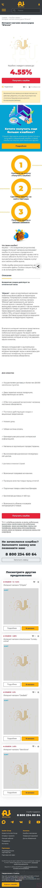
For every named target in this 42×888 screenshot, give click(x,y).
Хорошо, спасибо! (10, 884)
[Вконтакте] (21, 822)
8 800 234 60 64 (21, 554)
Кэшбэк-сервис (14, 17)
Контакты (5, 843)
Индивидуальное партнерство (8, 851)
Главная (4, 17)
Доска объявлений (29, 838)
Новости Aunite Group (9, 833)
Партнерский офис (8, 855)
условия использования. (21, 868)
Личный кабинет (7, 838)
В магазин (30, 628)
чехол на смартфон (19, 526)
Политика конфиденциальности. (26, 863)
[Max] (3, 822)
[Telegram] (12, 822)
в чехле (25, 522)
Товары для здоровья (30, 836)
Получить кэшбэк (21, 80)
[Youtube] (38, 822)
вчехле (18, 522)
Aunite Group (6, 831)
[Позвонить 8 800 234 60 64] (3, 4)
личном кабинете (21, 222)
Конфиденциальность (30, 867)
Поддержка (6, 841)
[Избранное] (38, 582)
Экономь (26, 831)
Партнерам (6, 848)
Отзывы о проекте (8, 836)
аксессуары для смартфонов (23, 528)
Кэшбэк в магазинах (30, 833)
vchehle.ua (10, 522)
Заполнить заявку (21, 560)
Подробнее (21, 146)
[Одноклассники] (30, 822)
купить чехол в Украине (12, 530)
